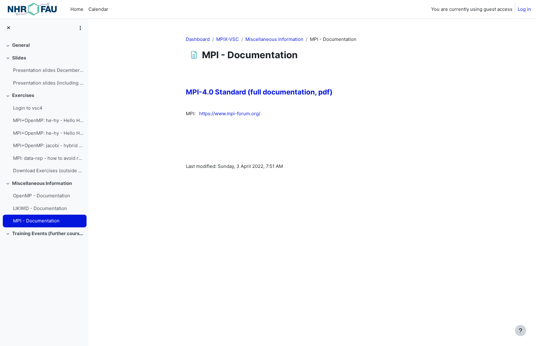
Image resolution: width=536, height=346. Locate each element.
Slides (19, 58)
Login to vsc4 (27, 108)
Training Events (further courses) (48, 233)
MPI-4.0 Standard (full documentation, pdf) (259, 92)
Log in (524, 9)
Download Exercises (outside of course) (48, 170)
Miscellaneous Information (42, 183)
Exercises (23, 95)
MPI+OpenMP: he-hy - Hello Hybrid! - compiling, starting (48, 120)
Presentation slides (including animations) (48, 83)
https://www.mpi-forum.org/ (229, 113)
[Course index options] (80, 27)
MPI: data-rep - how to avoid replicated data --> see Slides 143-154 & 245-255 (48, 158)
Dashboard (198, 39)
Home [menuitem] (76, 9)
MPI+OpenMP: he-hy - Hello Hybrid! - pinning (48, 133)
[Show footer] (520, 330)
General (21, 45)
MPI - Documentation (36, 221)
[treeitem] (44, 45)
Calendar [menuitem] (98, 9)
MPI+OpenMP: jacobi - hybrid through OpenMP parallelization (48, 145)
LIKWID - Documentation (40, 208)
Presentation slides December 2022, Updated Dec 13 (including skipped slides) (48, 70)
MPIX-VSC (227, 39)
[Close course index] (9, 28)
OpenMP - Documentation (41, 196)
